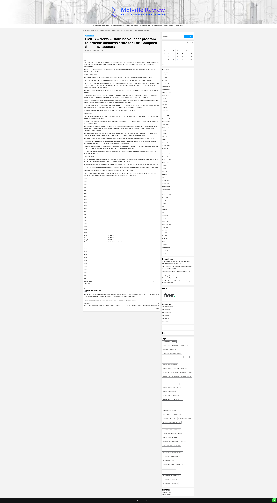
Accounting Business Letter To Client (172, 353)
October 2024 (165, 124)
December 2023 (166, 151)
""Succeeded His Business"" (169, 341)
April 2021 (164, 239)
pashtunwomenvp (166, 492)
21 (182, 56)
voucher (134, 300)
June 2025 (164, 101)
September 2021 (166, 224)
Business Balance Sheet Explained (171, 368)
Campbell (97, 300)
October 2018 (165, 250)
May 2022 (164, 206)
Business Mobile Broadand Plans (171, 395)
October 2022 (165, 192)
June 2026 (164, 78)
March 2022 (165, 212)
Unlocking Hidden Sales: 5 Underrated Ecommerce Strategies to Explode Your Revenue (175, 277)
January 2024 (165, 148)
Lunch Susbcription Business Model (171, 429)
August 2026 (165, 72)
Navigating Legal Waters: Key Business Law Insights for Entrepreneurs (176, 272)
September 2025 (166, 92)
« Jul (163, 64)
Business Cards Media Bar (186, 372)
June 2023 (164, 168)
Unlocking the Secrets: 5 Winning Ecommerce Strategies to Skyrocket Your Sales (177, 281)
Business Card (184, 368)
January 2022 (165, 218)
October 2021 (165, 221)
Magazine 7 (140, 500)
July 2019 (164, 244)
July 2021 (164, 230)
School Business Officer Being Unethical (173, 452)
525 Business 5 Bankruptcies (169, 349)
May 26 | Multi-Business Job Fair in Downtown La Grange (102, 304)
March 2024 (165, 142)
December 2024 (166, 119)
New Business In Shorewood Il (170, 449)
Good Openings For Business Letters (172, 414)
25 (168, 59)
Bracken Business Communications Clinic (172, 357)
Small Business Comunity (169, 460)
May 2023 (164, 171)
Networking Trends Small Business (171, 445)
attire (88, 300)
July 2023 (164, 165)
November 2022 (166, 189)
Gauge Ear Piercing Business (170, 410)
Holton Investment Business (169, 418)
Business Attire (132, 26)
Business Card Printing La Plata (170, 372)
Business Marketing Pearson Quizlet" (172, 387)
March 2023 (165, 177)
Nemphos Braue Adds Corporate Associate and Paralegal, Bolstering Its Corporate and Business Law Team (140, 306)
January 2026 (165, 84)
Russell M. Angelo (92, 50)
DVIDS (105, 300)
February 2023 (166, 180)
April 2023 (164, 174)
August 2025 (165, 95)
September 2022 (166, 195)
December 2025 (166, 86)
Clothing (102, 300)
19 (173, 56)
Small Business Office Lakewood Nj (171, 475)
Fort (108, 300)
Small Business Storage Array (170, 483)
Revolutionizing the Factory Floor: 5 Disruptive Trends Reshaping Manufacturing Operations (176, 262)
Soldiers (124, 300)
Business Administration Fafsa (170, 364)
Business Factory (117, 26)
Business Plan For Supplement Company (172, 399)
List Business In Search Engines (170, 426)
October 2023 (165, 157)
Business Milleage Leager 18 (169, 391)
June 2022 (164, 203)
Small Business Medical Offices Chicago (172, 472)
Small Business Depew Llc (169, 468)
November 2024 (166, 122)
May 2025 (164, 104)
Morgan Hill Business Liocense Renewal (172, 433)
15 (186, 53)
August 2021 (165, 227)
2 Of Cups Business (184, 345)
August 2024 (165, 127)
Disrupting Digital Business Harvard (171, 403)
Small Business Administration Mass (171, 456)
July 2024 (164, 130)
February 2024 (166, 145)
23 (191, 56)
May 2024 (164, 136)
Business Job (157, 26)
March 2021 (165, 242)
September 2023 (166, 160)
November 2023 (166, 154)
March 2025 (165, 110)
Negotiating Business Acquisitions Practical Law (174, 441)
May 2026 (164, 81)
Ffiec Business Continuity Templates (171, 406)
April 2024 (164, 139)
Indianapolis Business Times (184, 418)
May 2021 (164, 236)
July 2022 (164, 201)
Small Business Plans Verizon (170, 479)
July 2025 (164, 98)
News (111, 300)
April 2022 (164, 209)
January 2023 (165, 183)
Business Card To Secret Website (171, 376)
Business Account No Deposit (170, 361)
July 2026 (164, 75)
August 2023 (165, 163)
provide (120, 300)
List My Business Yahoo (185, 426)
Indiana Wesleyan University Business (172, 422)
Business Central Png (186, 376)
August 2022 (165, 198)
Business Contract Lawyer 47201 (171, 384)
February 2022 (166, 215)
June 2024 (164, 133)
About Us (178, 26)
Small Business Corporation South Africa (173, 464)
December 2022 (166, 186)
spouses (129, 300)
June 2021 (164, 233)
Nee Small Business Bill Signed (170, 437)
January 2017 (165, 253)
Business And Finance (101, 26)
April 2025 (164, 107)
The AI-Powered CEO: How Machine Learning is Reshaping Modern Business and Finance (177, 267)
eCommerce (168, 26)
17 (164, 56)
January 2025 (165, 116)
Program (115, 300)
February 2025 (166, 113)
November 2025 (166, 89)
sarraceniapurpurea (167, 494)
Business (92, 300)
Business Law (145, 26)
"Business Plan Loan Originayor (170, 345)
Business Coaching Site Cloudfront (171, 380)
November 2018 (166, 247)
